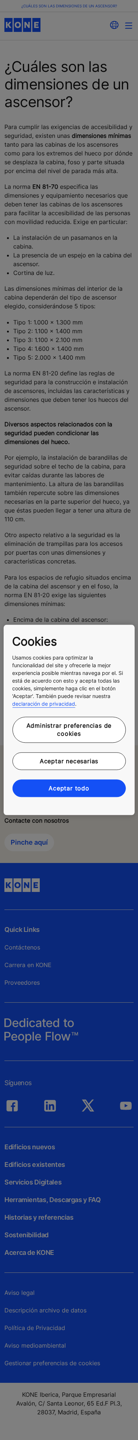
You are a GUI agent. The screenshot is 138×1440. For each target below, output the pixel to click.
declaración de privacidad (43, 704)
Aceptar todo (69, 788)
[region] (68, 720)
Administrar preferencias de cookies (69, 729)
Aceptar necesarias (69, 761)
